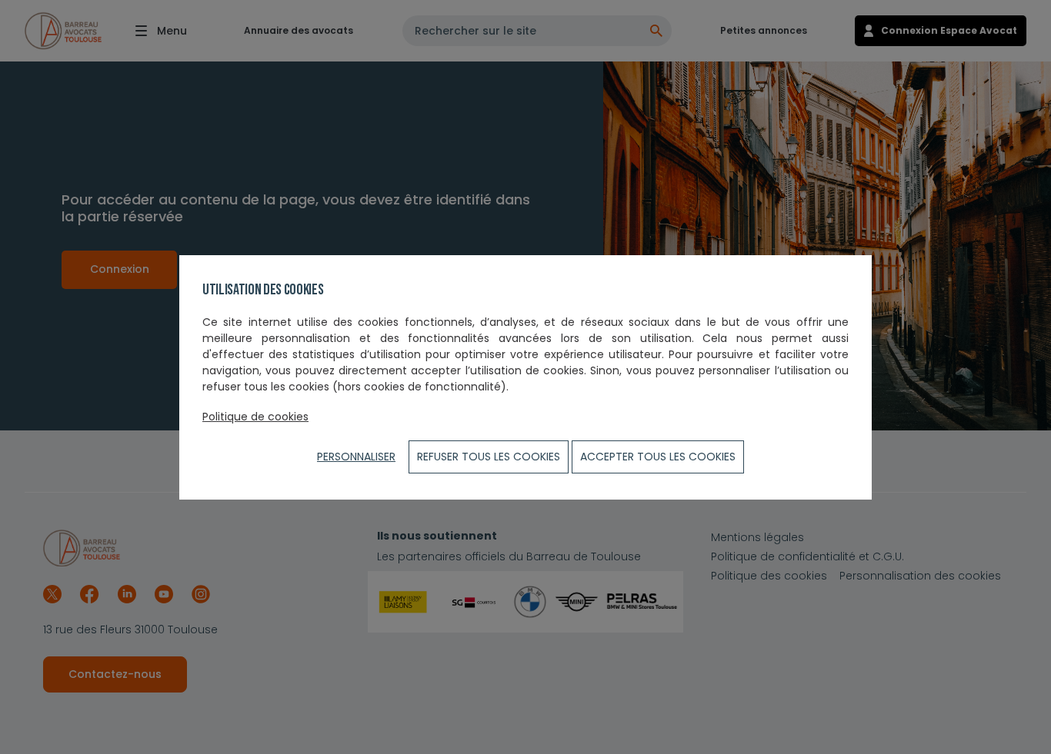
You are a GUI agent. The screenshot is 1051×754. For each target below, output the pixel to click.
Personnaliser (356, 456)
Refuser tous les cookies (488, 456)
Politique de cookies (255, 416)
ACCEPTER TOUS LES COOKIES (658, 456)
